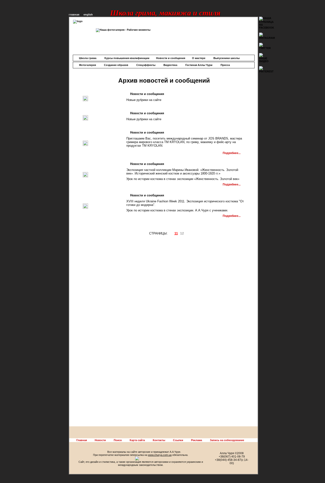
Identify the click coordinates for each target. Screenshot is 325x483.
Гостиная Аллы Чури (198, 65)
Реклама (196, 440)
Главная (81, 440)
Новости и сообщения (170, 58)
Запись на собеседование (227, 440)
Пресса (225, 65)
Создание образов (116, 65)
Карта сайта (137, 440)
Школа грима (87, 58)
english (88, 14)
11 (176, 233)
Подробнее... (232, 153)
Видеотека (170, 65)
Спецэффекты (145, 65)
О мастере (198, 58)
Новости (100, 440)
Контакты (159, 440)
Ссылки (178, 440)
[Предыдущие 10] (171, 233)
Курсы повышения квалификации (126, 58)
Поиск (118, 440)
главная (74, 14)
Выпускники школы (226, 58)
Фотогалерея (87, 65)
